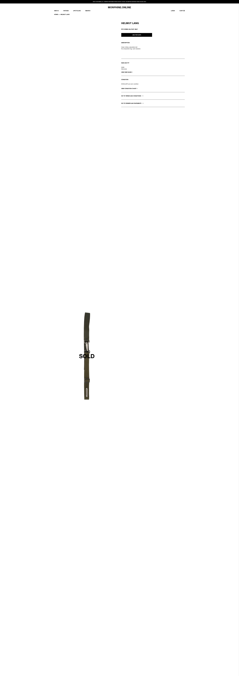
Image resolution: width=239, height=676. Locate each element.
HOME (56, 14)
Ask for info (136, 35)
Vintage (66, 10)
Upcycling (77, 10)
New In (56, 10)
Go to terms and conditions (131, 96)
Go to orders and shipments (131, 103)
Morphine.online (119, 7)
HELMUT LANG (130, 23)
